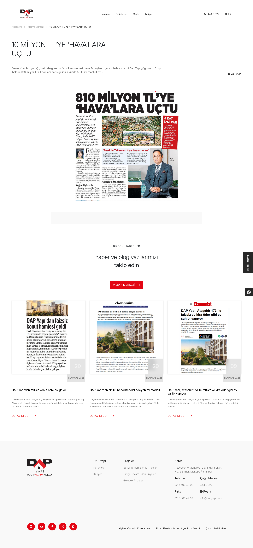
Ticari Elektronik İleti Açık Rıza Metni (178, 528)
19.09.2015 (234, 74)
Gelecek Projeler (133, 480)
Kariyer (97, 474)
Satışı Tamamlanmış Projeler (140, 467)
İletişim (148, 14)
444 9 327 (206, 484)
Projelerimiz (122, 14)
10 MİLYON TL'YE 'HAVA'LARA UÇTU (70, 26)
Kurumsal (105, 14)
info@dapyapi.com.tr (212, 498)
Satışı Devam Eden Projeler (139, 474)
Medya (136, 14)
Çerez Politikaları (216, 528)
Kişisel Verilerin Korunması (134, 528)
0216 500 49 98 (184, 498)
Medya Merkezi (36, 26)
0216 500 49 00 (184, 484)
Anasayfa (17, 26)
